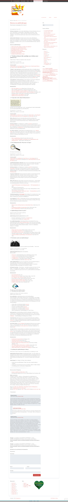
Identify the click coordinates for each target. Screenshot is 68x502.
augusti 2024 (14, 486)
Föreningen (46, 54)
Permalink (19, 396)
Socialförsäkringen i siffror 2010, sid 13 (18, 231)
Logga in (25, 483)
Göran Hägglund (19, 66)
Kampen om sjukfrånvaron (16, 371)
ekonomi (30, 386)
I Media (50, 17)
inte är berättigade (21, 323)
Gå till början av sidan (54, 498)
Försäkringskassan (20, 127)
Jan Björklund (19, 158)
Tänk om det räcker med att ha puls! (49, 34)
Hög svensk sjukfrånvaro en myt (17, 88)
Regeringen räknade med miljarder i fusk (18, 279)
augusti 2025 (14, 484)
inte (36, 71)
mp (23, 387)
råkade (19, 198)
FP (14, 389)
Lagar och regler (46, 59)
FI (29, 389)
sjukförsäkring (21, 386)
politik (15, 386)
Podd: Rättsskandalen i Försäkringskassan (50, 42)
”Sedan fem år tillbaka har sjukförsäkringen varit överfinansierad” (22, 234)
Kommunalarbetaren (34, 190)
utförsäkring (50, 80)
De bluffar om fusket (15, 281)
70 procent (11, 320)
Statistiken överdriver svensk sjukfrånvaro (18, 94)
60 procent (27, 309)
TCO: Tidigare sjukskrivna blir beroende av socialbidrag (20, 344)
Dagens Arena (27, 259)
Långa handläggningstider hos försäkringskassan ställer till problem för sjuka (50, 36)
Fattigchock (56, 71)
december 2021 (14, 492)
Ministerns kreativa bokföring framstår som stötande (20, 204)
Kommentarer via (27, 485)
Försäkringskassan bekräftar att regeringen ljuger (19, 207)
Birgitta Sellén (31, 114)
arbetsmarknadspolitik (46, 71)
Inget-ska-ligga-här (47, 57)
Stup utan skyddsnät (47, 32)
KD (16, 389)
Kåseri (45, 58)
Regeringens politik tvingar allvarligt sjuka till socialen (20, 342)
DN (31, 184)
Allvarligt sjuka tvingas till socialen (17, 341)
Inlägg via (26, 484)
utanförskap (45, 80)
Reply (22, 396)
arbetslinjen (50, 69)
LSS (44, 60)
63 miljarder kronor (26, 219)
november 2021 (14, 493)
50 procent (27, 307)
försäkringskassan (34, 386)
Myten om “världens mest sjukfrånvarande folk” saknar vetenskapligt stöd (23, 92)
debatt (51, 71)
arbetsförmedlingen (45, 69)
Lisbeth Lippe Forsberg (17, 408)
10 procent (27, 304)
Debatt (45, 51)
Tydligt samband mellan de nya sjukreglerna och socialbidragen (22, 347)
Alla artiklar (43, 17)
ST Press (11, 331)
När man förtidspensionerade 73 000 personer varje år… (21, 190)
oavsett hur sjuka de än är (24, 325)
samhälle (46, 75)
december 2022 (14, 490)
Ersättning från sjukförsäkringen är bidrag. (17, 53)
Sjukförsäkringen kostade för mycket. (17, 50)
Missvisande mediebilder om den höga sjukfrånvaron (20, 90)
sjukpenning (54, 78)
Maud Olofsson (25, 158)
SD (27, 389)
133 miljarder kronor (15, 258)
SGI (14, 327)
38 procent (25, 306)
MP (22, 389)
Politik (45, 62)
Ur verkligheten (46, 64)
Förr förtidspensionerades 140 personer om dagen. (19, 49)
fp (34, 389)
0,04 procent (14, 254)
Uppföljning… (12, 315)
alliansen (44, 68)
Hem (16, 20)
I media (45, 56)
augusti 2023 (14, 489)
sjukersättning (12, 124)
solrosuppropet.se (46, 79)
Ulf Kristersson (26, 66)
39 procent (37, 75)
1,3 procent (13, 256)
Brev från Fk (46, 41)
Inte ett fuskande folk (15, 274)
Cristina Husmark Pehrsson (35, 66)
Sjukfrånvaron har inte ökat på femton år (18, 95)
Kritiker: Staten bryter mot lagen (17, 229)
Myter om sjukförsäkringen (16, 138)
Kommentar (12, 453)
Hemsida (11, 470)
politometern (15, 387)
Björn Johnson (30, 204)
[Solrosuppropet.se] (17, 15)
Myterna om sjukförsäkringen (18, 23)
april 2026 (13, 483)
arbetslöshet (55, 69)
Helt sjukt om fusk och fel (16, 275)
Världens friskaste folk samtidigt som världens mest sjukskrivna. (21, 46)
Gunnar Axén (14, 67)
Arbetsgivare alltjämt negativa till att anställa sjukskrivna (20, 346)
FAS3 (45, 53)
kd (22, 387)
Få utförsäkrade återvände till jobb (17, 339)
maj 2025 (13, 485)
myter (17, 386)
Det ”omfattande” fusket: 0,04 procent (18, 277)
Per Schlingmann (24, 116)
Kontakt (55, 17)
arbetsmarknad (26, 386)
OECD (34, 77)
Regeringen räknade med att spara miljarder (18, 280)
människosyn (52, 74)
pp (39, 389)
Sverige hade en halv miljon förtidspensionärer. (18, 47)
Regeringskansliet (35, 184)
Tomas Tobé (18, 159)
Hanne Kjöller (20, 67)
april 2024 (13, 487)
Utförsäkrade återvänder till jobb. (16, 52)
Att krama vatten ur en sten (48, 31)
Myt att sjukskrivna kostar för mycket (17, 232)
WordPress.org (26, 486)
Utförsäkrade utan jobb (15, 340)
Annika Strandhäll (48, 68)
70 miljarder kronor (29, 217)
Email (28, 466)
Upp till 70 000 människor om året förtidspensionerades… (21, 184)
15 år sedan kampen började (48, 30)
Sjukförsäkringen (46, 63)
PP (28, 389)
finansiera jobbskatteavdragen (24, 222)
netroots (18, 387)
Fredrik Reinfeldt (12, 66)
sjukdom (49, 75)
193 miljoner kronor (15, 257)
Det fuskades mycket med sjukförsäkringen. (18, 51)
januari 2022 (14, 491)
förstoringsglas (22, 194)
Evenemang (46, 52)
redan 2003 (30, 123)
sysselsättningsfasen (52, 79)
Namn (11, 466)
